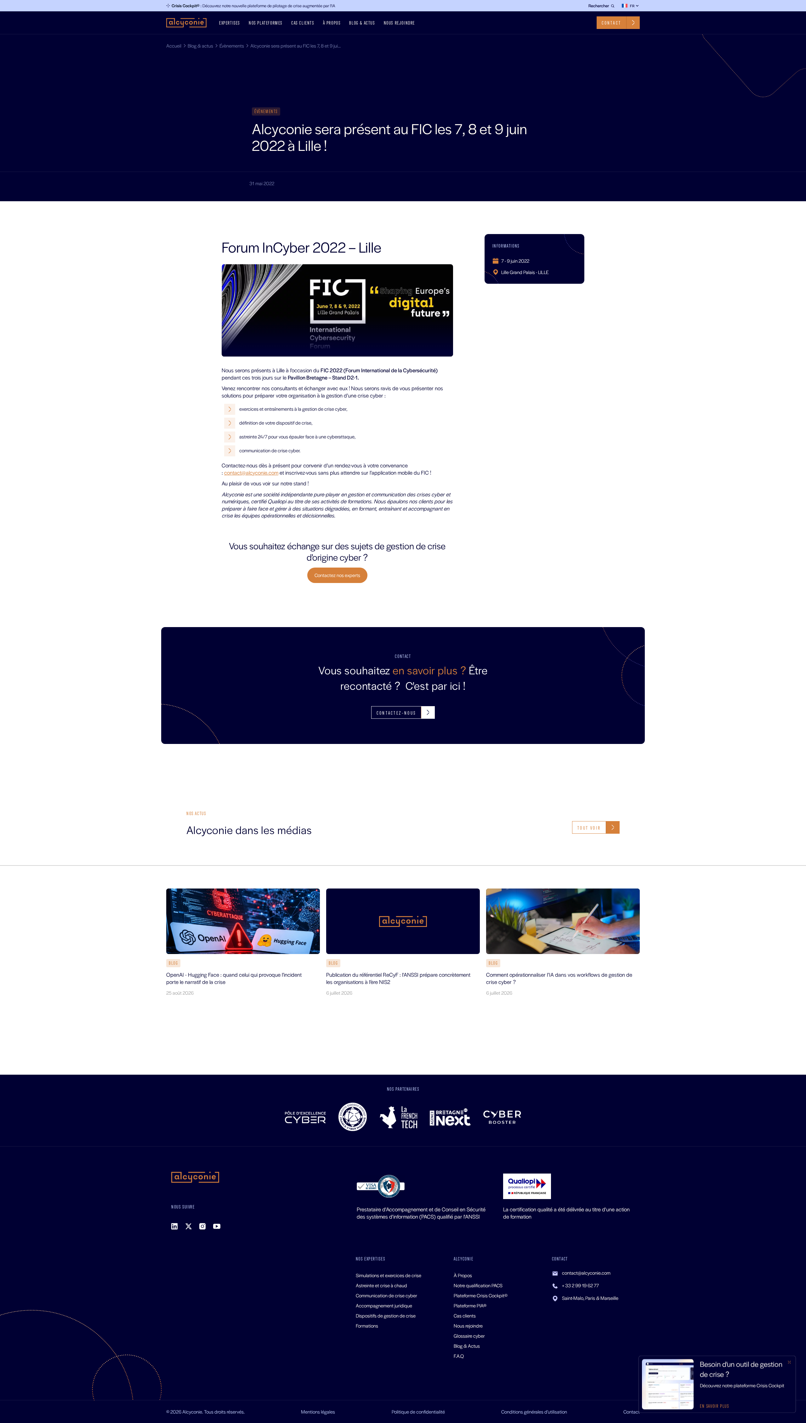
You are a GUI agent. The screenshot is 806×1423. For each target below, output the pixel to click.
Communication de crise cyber (386, 1295)
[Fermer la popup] (789, 1362)
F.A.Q (459, 1355)
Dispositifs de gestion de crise (386, 1315)
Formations (367, 1325)
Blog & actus (362, 23)
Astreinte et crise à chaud (381, 1285)
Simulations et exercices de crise (388, 1275)
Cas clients (302, 23)
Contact (631, 1411)
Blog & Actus (467, 1345)
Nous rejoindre (399, 23)
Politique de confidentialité (418, 1411)
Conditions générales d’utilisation (534, 1411)
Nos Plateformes (265, 23)
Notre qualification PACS (478, 1285)
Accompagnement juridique (384, 1305)
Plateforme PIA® (470, 1305)
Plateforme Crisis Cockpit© (481, 1295)
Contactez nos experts (337, 575)
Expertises (229, 23)
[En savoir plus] (717, 1384)
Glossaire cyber (469, 1335)
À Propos (332, 23)
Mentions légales (318, 1411)
